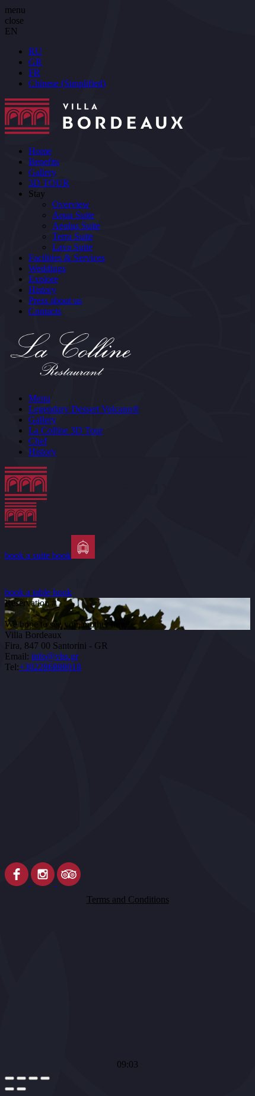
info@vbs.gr (54, 656)
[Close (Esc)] (9, 1078)
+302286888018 (50, 667)
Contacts (44, 311)
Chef (37, 441)
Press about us (55, 300)
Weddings (47, 268)
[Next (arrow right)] (21, 1089)
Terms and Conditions (128, 899)
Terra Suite (72, 236)
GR (35, 62)
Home (40, 151)
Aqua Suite (73, 215)
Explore (43, 279)
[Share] (21, 1078)
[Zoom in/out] (45, 1078)
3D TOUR (48, 183)
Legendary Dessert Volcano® (83, 409)
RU (35, 51)
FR (34, 73)
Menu (39, 398)
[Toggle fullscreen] (33, 1078)
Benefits (43, 162)
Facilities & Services (66, 258)
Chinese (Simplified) (67, 83)
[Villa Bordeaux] (127, 501)
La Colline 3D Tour (65, 430)
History (42, 290)
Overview (71, 204)
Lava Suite (72, 247)
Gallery (42, 172)
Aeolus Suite (76, 226)
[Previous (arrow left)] (9, 1089)
